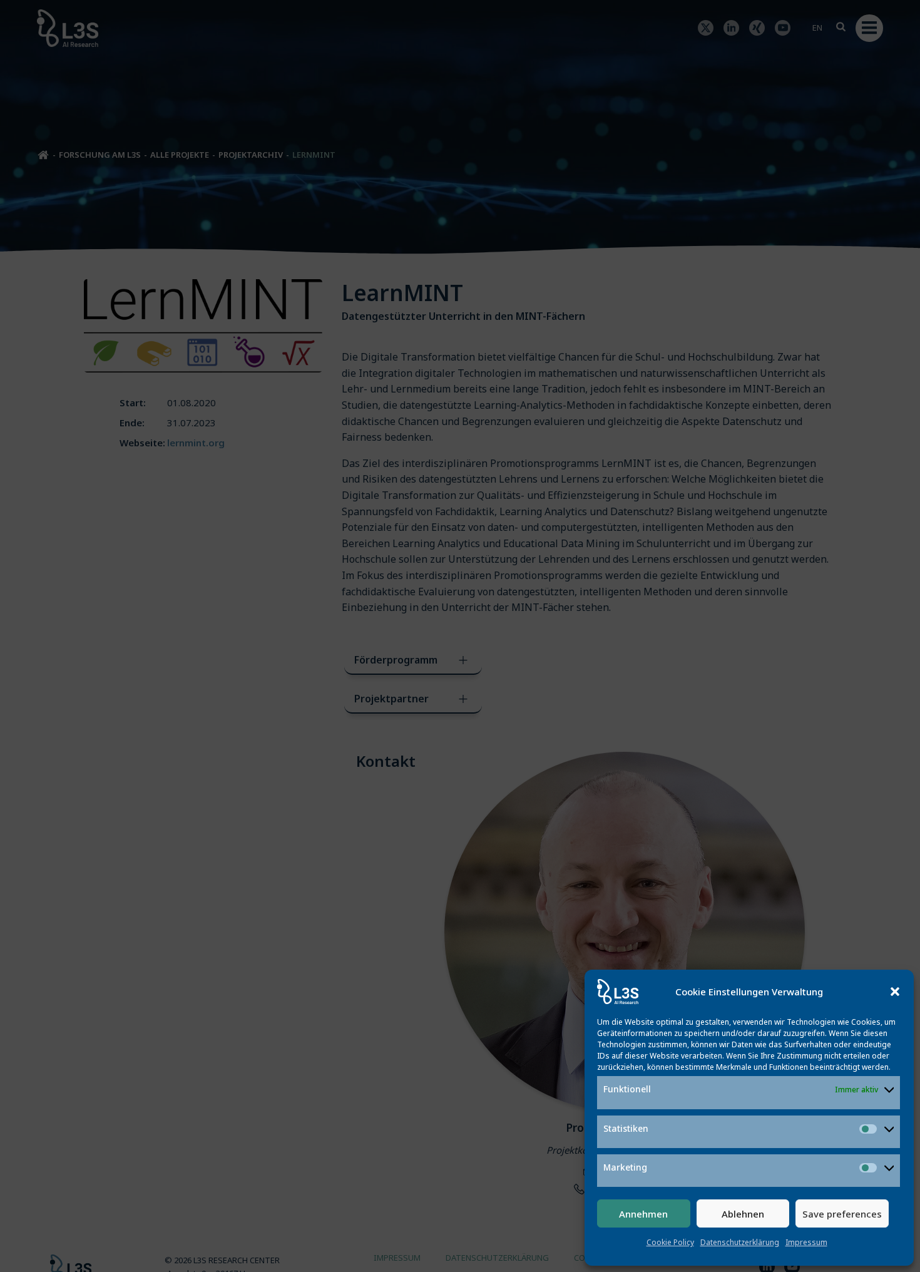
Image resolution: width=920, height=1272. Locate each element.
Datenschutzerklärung (739, 1242)
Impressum (806, 1242)
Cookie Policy (670, 1242)
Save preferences (842, 1214)
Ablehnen (743, 1214)
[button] (895, 991)
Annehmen (643, 1214)
